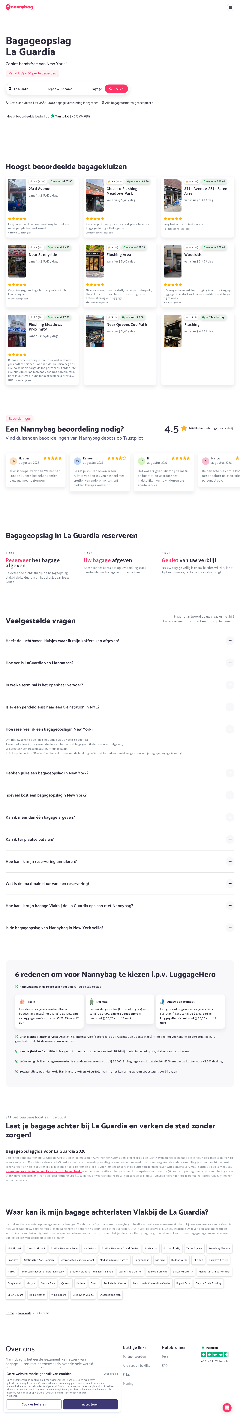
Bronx (94, 1283)
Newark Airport (36, 1248)
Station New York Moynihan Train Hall (91, 1271)
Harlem (80, 1283)
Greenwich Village (83, 1294)
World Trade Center (130, 1271)
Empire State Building (208, 1283)
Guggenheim (141, 1260)
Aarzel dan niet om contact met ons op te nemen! (198, 621)
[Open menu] (230, 7)
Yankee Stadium (157, 1271)
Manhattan (90, 1248)
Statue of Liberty (183, 1271)
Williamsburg (59, 1294)
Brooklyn (13, 1260)
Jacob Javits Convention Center (151, 1283)
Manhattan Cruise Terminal (214, 1271)
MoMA (11, 1271)
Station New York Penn (64, 1248)
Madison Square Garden (114, 1260)
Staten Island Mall (110, 1294)
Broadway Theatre (219, 1248)
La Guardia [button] (21, 89)
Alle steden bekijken (137, 1365)
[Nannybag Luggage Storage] (22, 7)
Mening (128, 1383)
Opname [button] (66, 89)
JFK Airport (14, 1248)
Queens (65, 1283)
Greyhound (14, 1283)
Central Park (48, 1283)
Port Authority (172, 1248)
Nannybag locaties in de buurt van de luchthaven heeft (44, 1171)
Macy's (31, 1283)
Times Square (194, 1248)
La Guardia (151, 1248)
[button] (227, 1407)
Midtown (160, 1260)
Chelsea (198, 1260)
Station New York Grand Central (120, 1248)
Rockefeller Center (115, 1283)
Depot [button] (51, 89)
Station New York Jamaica (39, 1260)
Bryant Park (183, 1283)
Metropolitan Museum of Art (77, 1260)
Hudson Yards (179, 1260)
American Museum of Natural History (42, 1271)
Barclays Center (218, 1260)
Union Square (15, 1294)
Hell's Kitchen (37, 1294)
